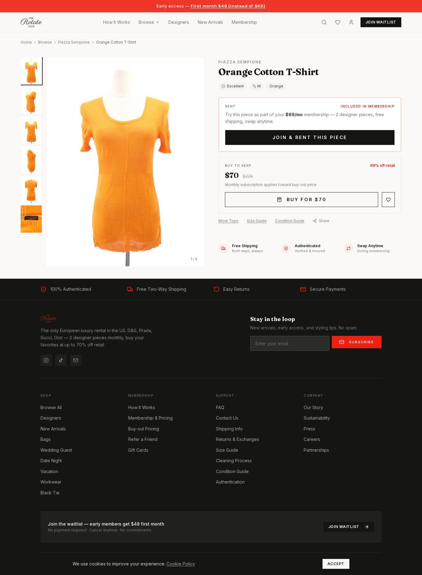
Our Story (313, 407)
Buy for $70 (307, 199)
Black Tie (50, 492)
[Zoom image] (195, 66)
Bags (45, 439)
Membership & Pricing (150, 418)
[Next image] (194, 161)
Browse (146, 22)
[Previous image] (56, 161)
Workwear (50, 481)
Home (26, 42)
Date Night (51, 460)
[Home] (31, 22)
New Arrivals (210, 22)
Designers (178, 22)
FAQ (220, 407)
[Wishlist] (337, 22)
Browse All (51, 407)
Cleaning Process (234, 460)
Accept (335, 563)
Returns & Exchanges (237, 439)
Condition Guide (289, 220)
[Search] (324, 22)
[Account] (351, 22)
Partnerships (316, 450)
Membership (244, 22)
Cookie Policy (181, 563)
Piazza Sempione (74, 42)
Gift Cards (138, 450)
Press (309, 428)
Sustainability (317, 418)
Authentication (230, 481)
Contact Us (227, 418)
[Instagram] (46, 360)
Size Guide (257, 220)
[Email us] (75, 360)
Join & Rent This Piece (309, 137)
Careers (312, 439)
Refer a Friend (143, 439)
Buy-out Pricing (143, 428)
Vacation (49, 471)
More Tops (228, 220)
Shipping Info (229, 428)
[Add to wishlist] (388, 199)
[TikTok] (60, 360)
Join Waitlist (343, 526)
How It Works (116, 22)
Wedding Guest (56, 450)
